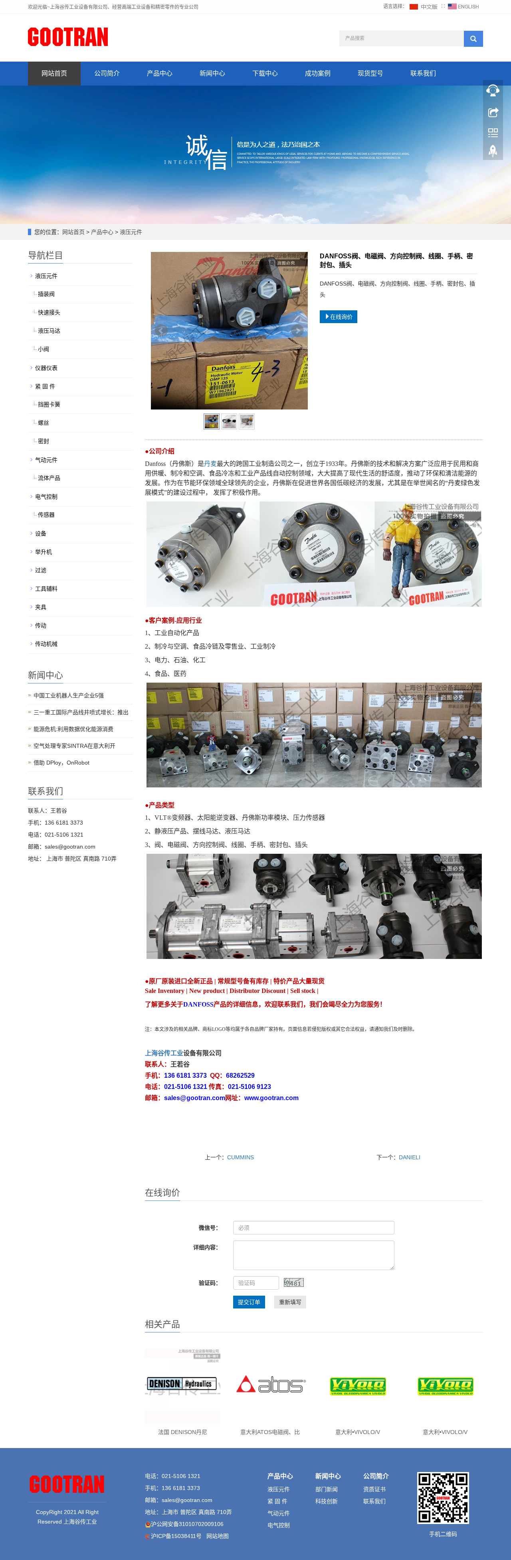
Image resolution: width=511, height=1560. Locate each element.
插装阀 (46, 294)
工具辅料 (46, 588)
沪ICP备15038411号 (176, 1536)
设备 (40, 533)
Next (297, 330)
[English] (463, 6)
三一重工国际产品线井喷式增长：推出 (81, 712)
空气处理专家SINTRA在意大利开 (74, 746)
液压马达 (49, 331)
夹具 (40, 607)
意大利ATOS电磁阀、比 (270, 1432)
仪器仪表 (46, 368)
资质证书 (374, 1489)
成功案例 (318, 73)
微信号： (210, 1227)
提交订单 (249, 1302)
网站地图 (217, 1536)
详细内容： (207, 1247)
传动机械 (46, 644)
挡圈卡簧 (49, 404)
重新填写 (290, 1302)
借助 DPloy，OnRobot (61, 762)
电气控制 (46, 496)
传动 (40, 625)
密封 (43, 441)
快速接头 (49, 312)
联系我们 (423, 73)
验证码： (210, 1283)
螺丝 (43, 422)
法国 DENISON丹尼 (182, 1432)
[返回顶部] (493, 153)
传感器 (46, 514)
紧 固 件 (45, 386)
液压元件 (130, 232)
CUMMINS (240, 1157)
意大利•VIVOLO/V (357, 1432)
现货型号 (370, 73)
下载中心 (265, 73)
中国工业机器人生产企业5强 (69, 695)
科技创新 (326, 1501)
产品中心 (159, 73)
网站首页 (54, 73)
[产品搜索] (473, 39)
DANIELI (409, 1157)
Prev (161, 330)
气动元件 (46, 460)
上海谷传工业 (164, 1053)
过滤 (40, 570)
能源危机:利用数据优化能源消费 (73, 729)
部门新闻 (326, 1489)
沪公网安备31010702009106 (187, 1524)
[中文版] (424, 6)
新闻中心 (212, 73)
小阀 (43, 349)
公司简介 (107, 73)
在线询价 (341, 317)
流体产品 (49, 478)
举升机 (43, 552)
